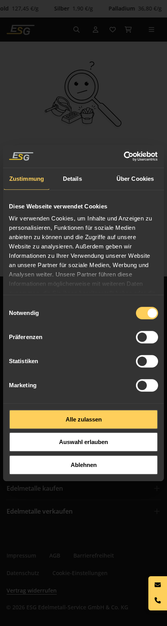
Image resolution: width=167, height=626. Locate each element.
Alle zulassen (84, 419)
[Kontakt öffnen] (157, 593)
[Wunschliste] (112, 29)
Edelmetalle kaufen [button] (35, 488)
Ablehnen (84, 465)
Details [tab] (72, 178)
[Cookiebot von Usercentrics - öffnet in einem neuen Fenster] (124, 156)
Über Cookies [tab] (135, 178)
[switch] (147, 337)
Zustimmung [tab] (26, 178)
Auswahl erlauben (83, 442)
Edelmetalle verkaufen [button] (40, 511)
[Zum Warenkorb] (128, 29)
